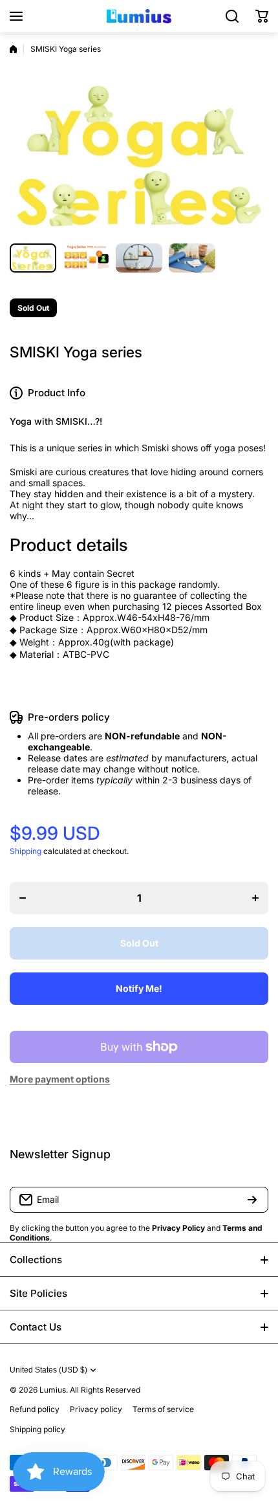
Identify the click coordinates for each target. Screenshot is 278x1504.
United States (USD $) (48, 1370)
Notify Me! (139, 988)
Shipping (25, 851)
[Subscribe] (252, 1200)
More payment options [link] (60, 1078)
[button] (261, 16)
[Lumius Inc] (139, 16)
